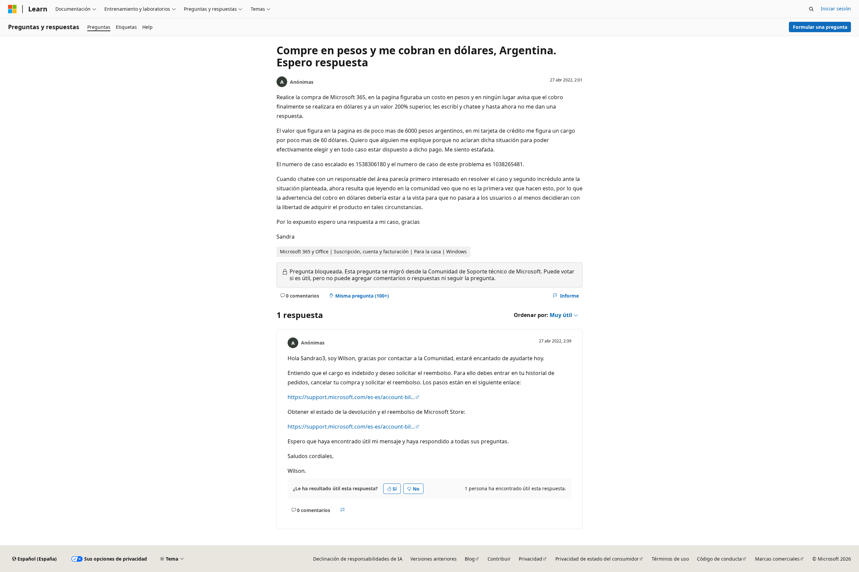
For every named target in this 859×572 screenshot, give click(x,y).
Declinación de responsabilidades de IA (357, 559)
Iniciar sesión (836, 8)
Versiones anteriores (433, 559)
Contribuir (499, 559)
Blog (470, 559)
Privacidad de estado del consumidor (597, 559)
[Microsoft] (12, 9)
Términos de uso (670, 559)
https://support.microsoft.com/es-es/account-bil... (351, 397)
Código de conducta (719, 559)
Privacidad (530, 559)
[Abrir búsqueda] (811, 9)
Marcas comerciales (777, 559)
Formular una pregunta (820, 27)
